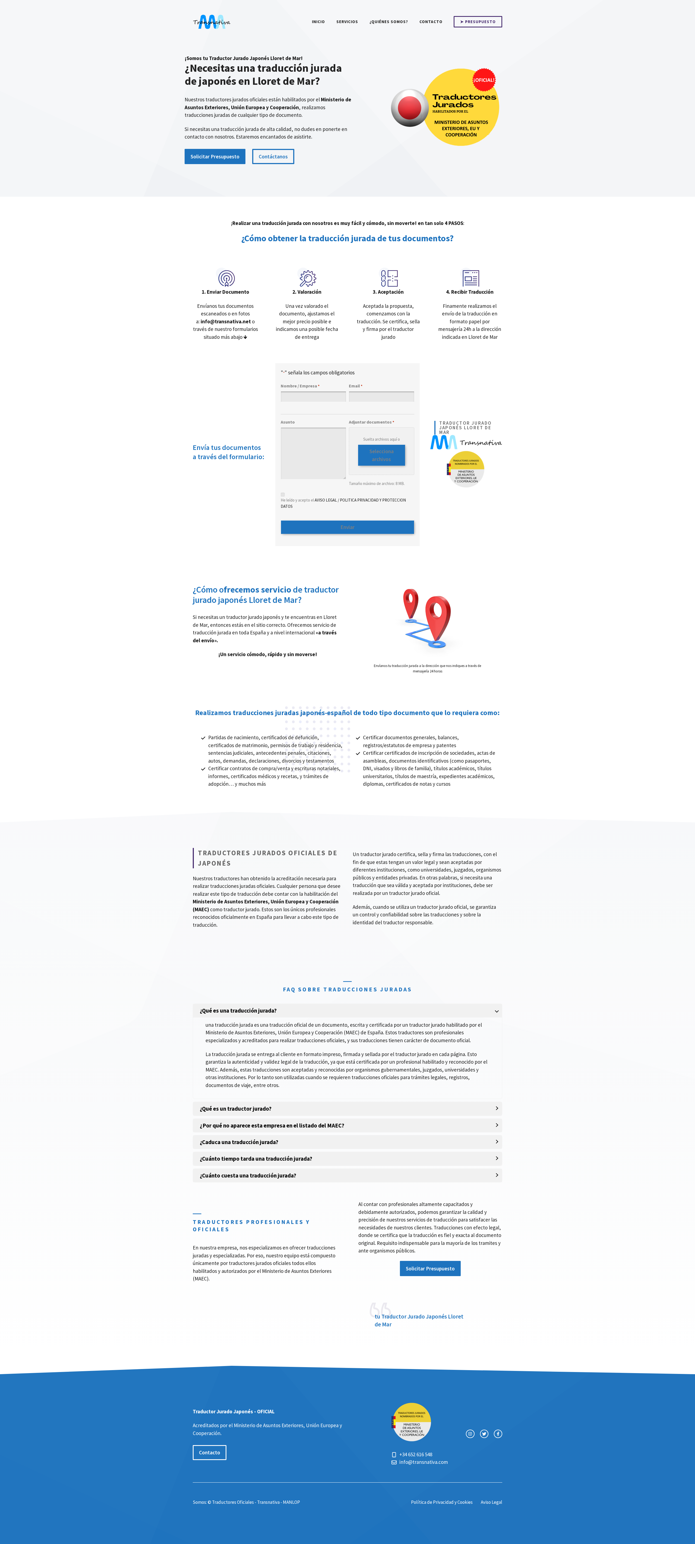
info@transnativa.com (423, 1462)
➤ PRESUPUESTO (478, 21)
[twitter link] (484, 1434)
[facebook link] (498, 1434)
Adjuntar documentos (371, 422)
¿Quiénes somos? (388, 21)
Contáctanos (273, 156)
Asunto (288, 422)
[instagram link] (470, 1434)
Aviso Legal (491, 1502)
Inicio (318, 21)
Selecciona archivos (381, 455)
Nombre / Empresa (300, 386)
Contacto (431, 21)
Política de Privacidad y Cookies (442, 1502)
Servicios (347, 21)
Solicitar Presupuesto (215, 156)
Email (355, 386)
